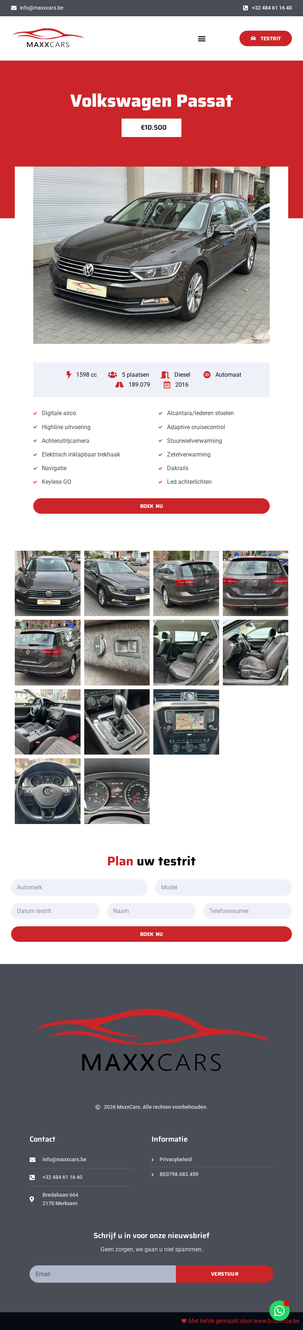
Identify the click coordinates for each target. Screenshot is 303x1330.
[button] (201, 38)
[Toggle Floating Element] (279, 1310)
